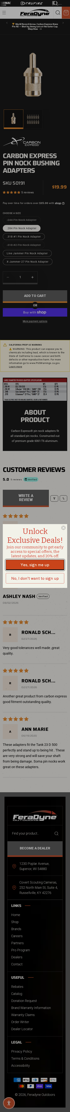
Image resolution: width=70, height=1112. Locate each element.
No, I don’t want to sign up (35, 578)
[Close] (63, 528)
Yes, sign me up (35, 564)
